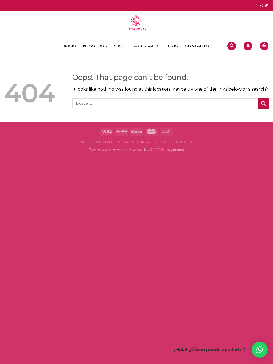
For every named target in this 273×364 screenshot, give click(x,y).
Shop (119, 45)
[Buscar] (231, 46)
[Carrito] (264, 46)
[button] (260, 350)
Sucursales (145, 45)
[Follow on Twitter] (266, 5)
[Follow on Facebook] (256, 5)
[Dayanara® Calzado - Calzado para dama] (136, 23)
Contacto (197, 45)
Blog (172, 45)
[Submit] (263, 103)
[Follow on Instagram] (261, 5)
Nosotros (95, 45)
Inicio (70, 45)
